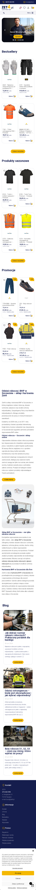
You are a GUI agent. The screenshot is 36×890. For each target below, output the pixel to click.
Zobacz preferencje (18, 884)
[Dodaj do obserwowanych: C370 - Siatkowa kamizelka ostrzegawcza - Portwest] (4, 215)
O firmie (4, 812)
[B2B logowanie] (21, 8)
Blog (3, 814)
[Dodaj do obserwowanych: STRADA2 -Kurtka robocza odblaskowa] (21, 325)
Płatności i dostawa (7, 838)
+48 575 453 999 (9, 2)
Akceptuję (18, 873)
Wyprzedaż (5, 822)
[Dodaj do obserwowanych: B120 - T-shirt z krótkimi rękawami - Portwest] (4, 170)
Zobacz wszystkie (18, 151)
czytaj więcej (18, 662)
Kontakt (4, 809)
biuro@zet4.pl (10, 799)
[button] (33, 851)
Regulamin (5, 832)
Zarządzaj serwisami (17, 868)
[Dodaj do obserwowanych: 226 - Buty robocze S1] (21, 280)
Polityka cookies (12, 888)
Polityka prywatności (22, 888)
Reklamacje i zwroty (8, 835)
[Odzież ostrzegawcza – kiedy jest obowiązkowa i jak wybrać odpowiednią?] (18, 688)
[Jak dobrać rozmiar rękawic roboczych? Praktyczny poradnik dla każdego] (18, 630)
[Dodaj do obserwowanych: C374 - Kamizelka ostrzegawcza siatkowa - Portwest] (21, 215)
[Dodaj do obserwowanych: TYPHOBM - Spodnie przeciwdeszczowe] (4, 280)
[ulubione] (24, 8)
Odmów (18, 878)
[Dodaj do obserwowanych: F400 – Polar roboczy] (4, 325)
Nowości (4, 820)
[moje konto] (28, 8)
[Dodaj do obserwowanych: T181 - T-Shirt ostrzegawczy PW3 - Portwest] (4, 105)
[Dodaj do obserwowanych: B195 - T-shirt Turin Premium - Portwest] (21, 170)
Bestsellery (5, 817)
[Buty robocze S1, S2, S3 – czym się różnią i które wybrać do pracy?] (18, 746)
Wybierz (11, 96)
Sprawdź (18, 36)
